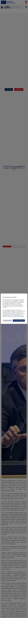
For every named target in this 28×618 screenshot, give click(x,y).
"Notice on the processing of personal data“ (13, 316)
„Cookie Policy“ (16, 315)
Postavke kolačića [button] (7, 320)
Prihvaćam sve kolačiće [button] (19, 320)
